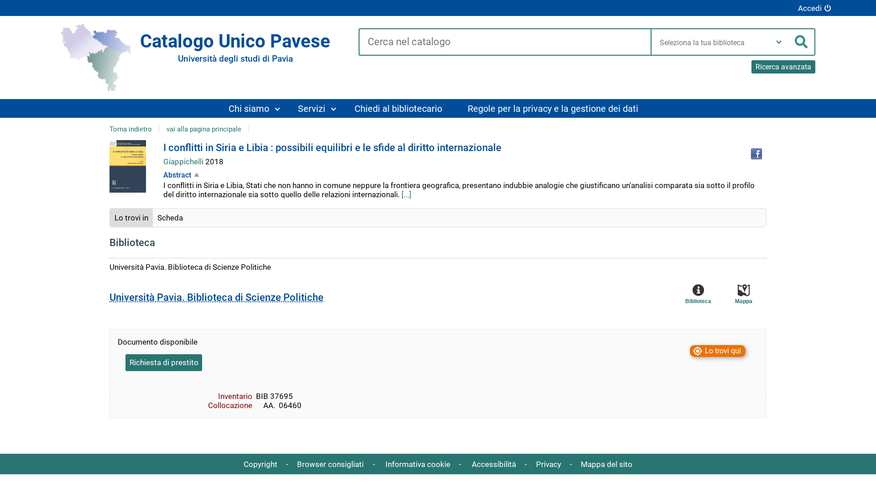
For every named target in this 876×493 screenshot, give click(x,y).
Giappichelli (184, 161)
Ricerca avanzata (783, 67)
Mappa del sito (606, 464)
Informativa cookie (418, 464)
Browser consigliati (330, 464)
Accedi (810, 8)
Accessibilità (494, 464)
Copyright (260, 464)
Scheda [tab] (170, 217)
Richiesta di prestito (164, 362)
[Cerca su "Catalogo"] (505, 42)
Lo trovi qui (723, 351)
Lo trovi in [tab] (131, 217)
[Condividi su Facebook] (756, 153)
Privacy (548, 464)
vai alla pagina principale (204, 129)
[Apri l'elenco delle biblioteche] (779, 42)
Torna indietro (131, 129)
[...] (407, 194)
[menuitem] (254, 108)
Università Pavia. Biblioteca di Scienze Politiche (216, 297)
